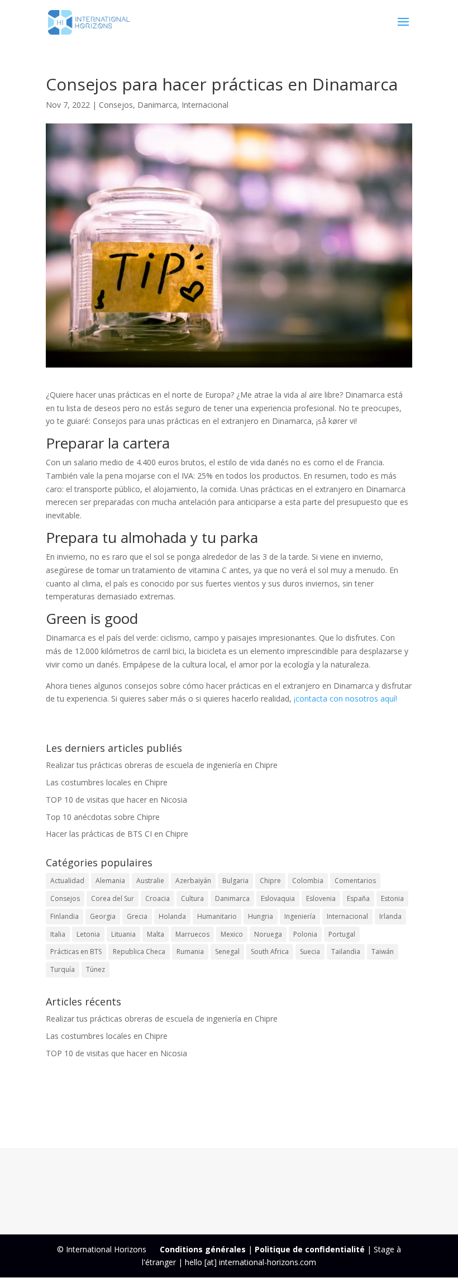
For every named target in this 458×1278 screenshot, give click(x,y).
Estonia (392, 898)
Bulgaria (235, 880)
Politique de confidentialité (310, 1249)
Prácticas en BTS (76, 951)
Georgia (103, 916)
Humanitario (217, 916)
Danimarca (157, 104)
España (358, 898)
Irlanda (390, 916)
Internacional (205, 104)
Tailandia (345, 951)
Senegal (227, 951)
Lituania (123, 934)
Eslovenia (321, 898)
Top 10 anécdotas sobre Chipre (103, 817)
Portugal (341, 934)
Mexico (232, 934)
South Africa (270, 951)
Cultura (192, 898)
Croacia (157, 898)
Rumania (190, 951)
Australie (150, 880)
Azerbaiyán (193, 880)
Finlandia (64, 916)
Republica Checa (139, 951)
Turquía (62, 969)
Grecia (137, 916)
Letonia (88, 934)
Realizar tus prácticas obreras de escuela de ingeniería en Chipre (162, 765)
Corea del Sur (112, 898)
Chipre (270, 880)
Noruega (268, 934)
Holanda (172, 916)
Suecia (310, 951)
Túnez (95, 969)
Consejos (116, 104)
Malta (155, 934)
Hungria (260, 916)
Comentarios (355, 880)
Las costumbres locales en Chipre (107, 782)
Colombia (307, 880)
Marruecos (192, 934)
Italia (57, 934)
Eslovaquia (278, 898)
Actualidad (67, 880)
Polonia (305, 934)
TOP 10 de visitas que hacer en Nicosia (116, 799)
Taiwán (382, 951)
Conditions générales (203, 1249)
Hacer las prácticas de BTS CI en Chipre (117, 833)
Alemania (110, 880)
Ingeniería (300, 916)
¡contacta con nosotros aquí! (345, 698)
